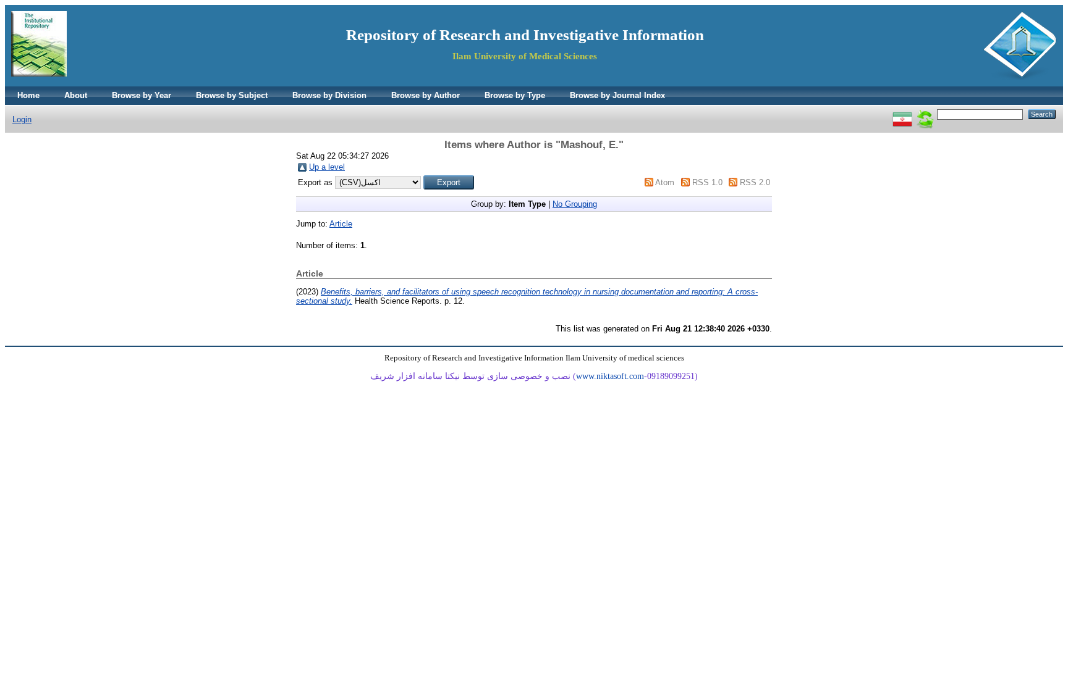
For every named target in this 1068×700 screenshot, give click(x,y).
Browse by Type (515, 95)
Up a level (327, 167)
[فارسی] (902, 114)
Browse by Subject (232, 95)
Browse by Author (425, 95)
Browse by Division (329, 95)
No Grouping (575, 204)
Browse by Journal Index (617, 95)
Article (340, 223)
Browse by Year (141, 95)
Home (28, 95)
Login (22, 119)
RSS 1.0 (707, 182)
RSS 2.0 (755, 182)
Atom (664, 182)
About (75, 95)
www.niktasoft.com (610, 376)
